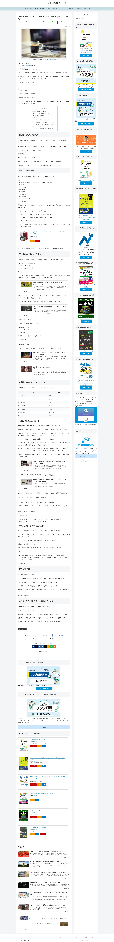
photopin (50, 59)
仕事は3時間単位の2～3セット (42, 120)
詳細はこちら (86, 257)
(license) (54, 59)
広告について (78, 937)
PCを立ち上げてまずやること (40, 115)
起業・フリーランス (22, 629)
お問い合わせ (94, 937)
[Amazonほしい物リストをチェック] (48, 646)
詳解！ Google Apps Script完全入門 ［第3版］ (42, 793)
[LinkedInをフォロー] (42, 646)
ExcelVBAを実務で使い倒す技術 (38, 827)
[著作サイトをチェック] (33, 646)
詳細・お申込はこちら (44, 688)
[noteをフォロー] (45, 646)
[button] (61, 22)
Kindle (44, 746)
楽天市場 (37, 240)
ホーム (54, 937)
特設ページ (86, 55)
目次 (42, 108)
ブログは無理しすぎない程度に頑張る (44, 124)
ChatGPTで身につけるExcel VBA (38, 739)
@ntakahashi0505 (27, 65)
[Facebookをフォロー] (39, 646)
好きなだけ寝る (37, 126)
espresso (45, 59)
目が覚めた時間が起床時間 (39, 111)
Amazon (32, 240)
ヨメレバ (35, 741)
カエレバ (35, 236)
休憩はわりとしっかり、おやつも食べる (44, 122)
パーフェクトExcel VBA (36, 810)
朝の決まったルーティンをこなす (41, 113)
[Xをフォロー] (36, 646)
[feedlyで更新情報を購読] (51, 646)
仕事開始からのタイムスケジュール (41, 117)
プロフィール (62, 937)
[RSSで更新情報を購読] (54, 646)
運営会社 (86, 937)
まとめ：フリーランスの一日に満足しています (44, 128)
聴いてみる (86, 151)
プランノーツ (78, 449)
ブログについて (70, 937)
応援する (86, 421)
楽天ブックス (33, 746)
